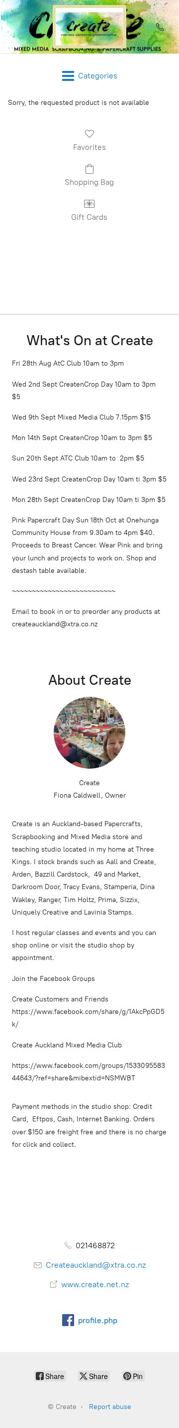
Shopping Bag (89, 182)
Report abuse (110, 1407)
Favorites (89, 147)
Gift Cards (89, 217)
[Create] (89, 26)
